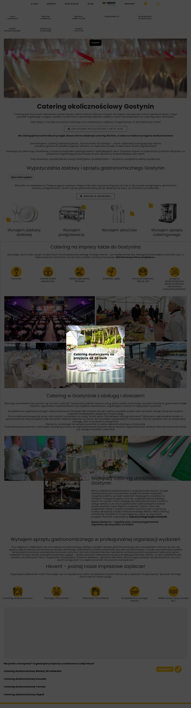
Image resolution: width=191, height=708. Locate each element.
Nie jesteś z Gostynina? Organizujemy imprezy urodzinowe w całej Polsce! (49, 663)
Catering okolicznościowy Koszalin (25, 678)
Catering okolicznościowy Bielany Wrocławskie (33, 671)
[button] (178, 669)
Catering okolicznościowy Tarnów (24, 686)
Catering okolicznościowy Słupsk (24, 694)
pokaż (28, 177)
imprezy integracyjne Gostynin (148, 516)
